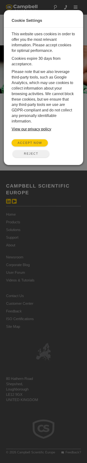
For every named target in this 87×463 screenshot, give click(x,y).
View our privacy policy (31, 129)
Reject (31, 153)
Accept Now (30, 143)
